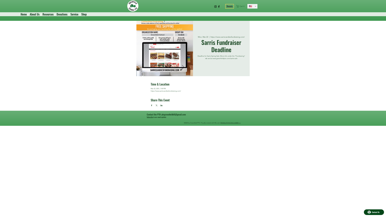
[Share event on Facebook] (152, 105)
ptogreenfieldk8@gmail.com (174, 114)
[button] (240, 6)
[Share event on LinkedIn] (161, 105)
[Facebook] (218, 6)
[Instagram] (215, 6)
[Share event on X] (157, 105)
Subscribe (150, 117)
